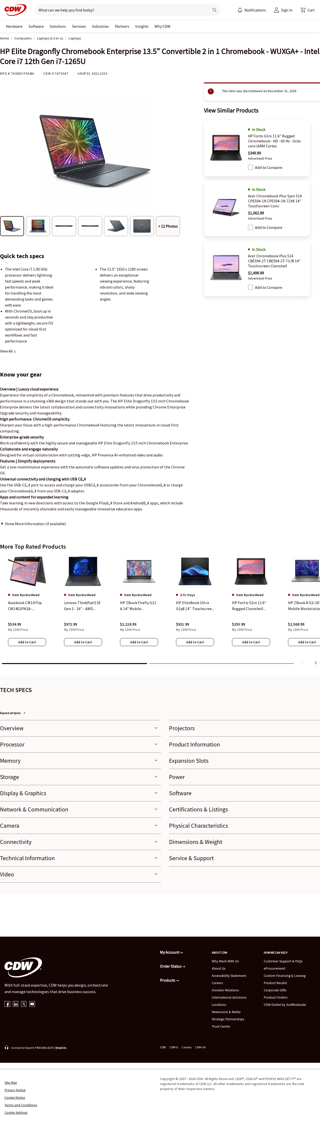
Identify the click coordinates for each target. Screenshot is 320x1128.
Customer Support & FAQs (283, 961)
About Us (219, 968)
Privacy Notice (15, 1090)
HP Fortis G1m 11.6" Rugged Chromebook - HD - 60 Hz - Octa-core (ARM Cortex (275, 140)
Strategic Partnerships (228, 1019)
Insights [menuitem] (141, 26)
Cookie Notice (14, 1097)
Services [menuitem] (79, 26)
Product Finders (276, 997)
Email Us (61, 1048)
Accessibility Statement (229, 975)
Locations (219, 1004)
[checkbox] (250, 167)
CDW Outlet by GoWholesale (285, 1004)
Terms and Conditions (20, 1105)
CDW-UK (200, 1047)
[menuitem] (240, 9)
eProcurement (274, 968)
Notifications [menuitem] (255, 9)
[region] (160, 611)
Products (168, 980)
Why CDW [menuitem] (162, 26)
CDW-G (174, 1047)
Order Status (171, 966)
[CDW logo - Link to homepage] (14, 10)
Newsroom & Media (226, 1012)
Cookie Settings (16, 1112)
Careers (217, 983)
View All (7, 351)
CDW (163, 1047)
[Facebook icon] (7, 1004)
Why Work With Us (225, 961)
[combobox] (119, 10)
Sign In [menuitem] (286, 9)
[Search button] (214, 10)
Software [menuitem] (36, 26)
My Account (170, 952)
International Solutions (229, 997)
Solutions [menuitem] (58, 26)
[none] (14, 26)
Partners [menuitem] (122, 26)
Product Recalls (275, 983)
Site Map (10, 1082)
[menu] (251, 10)
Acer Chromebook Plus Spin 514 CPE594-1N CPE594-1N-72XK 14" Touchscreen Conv (275, 200)
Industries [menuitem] (100, 26)
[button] (308, 10)
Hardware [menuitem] (14, 26)
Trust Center (221, 1026)
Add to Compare (268, 167)
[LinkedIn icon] (15, 1004)
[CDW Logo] (14, 10)
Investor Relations (225, 990)
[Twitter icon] (24, 1004)
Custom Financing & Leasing (285, 975)
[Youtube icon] (32, 1004)
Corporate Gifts (275, 990)
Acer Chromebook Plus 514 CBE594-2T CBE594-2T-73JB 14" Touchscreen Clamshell (274, 260)
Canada (187, 1047)
